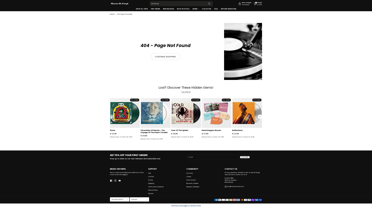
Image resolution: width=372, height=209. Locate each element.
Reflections (237, 130)
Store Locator (191, 180)
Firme (112, 130)
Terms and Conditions (156, 187)
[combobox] (181, 3)
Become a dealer (192, 183)
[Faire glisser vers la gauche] (112, 117)
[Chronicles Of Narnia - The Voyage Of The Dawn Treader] (155, 113)
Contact (151, 177)
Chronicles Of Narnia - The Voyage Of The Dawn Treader (154, 131)
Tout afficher (186, 92)
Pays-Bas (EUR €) (117, 199)
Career (188, 177)
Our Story (189, 173)
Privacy (150, 180)
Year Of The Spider (179, 130)
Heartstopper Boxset (211, 130)
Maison (112, 14)
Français (134, 199)
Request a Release (192, 187)
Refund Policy (153, 190)
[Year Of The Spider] (186, 113)
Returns (151, 193)
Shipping (151, 183)
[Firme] (125, 113)
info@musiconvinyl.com (235, 186)
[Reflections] (247, 113)
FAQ (149, 173)
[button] (258, 4)
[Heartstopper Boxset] (217, 113)
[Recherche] (209, 3)
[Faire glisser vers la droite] (260, 117)
